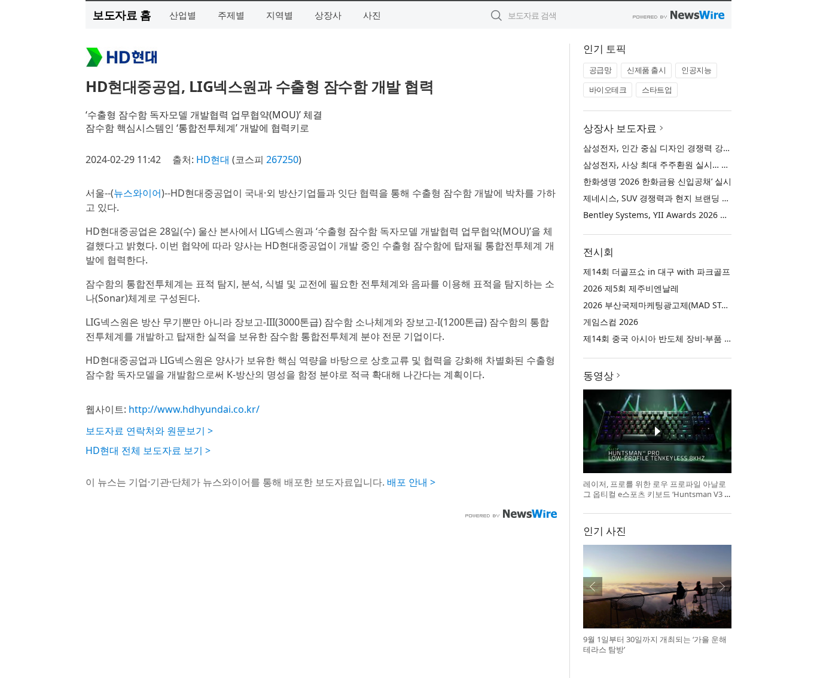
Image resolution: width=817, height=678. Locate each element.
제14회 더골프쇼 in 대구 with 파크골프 (656, 271)
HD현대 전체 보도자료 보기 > (148, 450)
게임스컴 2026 (610, 321)
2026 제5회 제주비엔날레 (631, 288)
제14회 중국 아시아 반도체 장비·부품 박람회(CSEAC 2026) (692, 338)
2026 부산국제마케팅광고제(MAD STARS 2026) (672, 305)
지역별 (279, 15)
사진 (372, 15)
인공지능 (696, 70)
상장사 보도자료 (620, 128)
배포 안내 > (411, 482)
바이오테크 (608, 89)
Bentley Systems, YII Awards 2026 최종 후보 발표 (679, 214)
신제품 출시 (646, 70)
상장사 (328, 15)
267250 (282, 159)
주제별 (231, 15)
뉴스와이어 (137, 193)
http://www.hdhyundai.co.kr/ (194, 409)
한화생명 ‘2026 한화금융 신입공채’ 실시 (657, 181)
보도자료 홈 (122, 14)
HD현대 (213, 159)
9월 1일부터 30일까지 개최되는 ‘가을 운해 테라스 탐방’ (655, 644)
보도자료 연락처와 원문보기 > (149, 430)
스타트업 (657, 89)
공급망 (600, 70)
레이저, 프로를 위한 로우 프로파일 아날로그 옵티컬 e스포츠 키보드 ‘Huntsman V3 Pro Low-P (656, 494)
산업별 (182, 15)
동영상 (598, 375)
